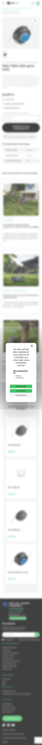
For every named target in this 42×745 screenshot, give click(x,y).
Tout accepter (21, 386)
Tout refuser (20, 391)
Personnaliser (21, 395)
